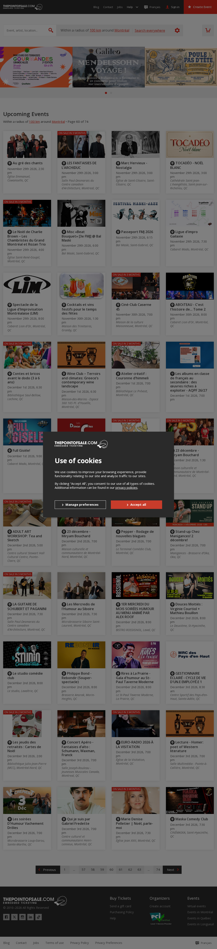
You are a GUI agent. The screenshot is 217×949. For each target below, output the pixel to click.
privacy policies (126, 487)
